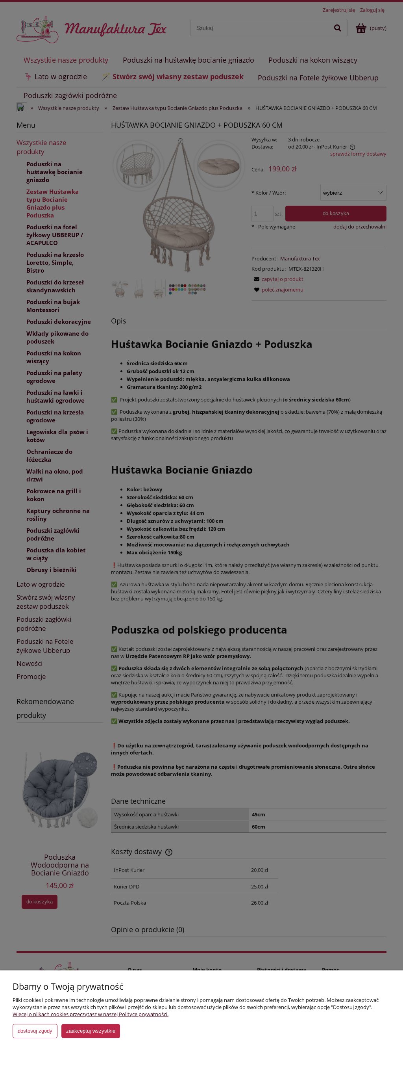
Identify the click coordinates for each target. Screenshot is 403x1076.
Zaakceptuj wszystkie (90, 1031)
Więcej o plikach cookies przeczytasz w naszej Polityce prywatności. (90, 1014)
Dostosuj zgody (35, 1031)
